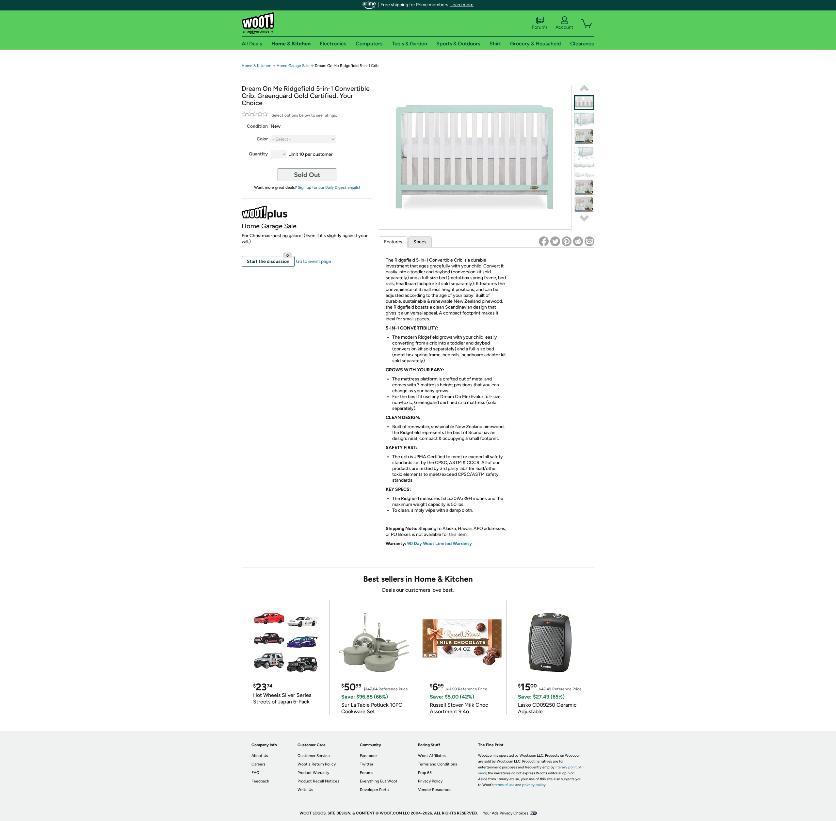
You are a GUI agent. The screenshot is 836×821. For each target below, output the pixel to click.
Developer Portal (375, 789)
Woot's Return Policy (316, 764)
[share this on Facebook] (544, 241)
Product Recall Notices (318, 781)
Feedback (260, 781)
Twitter (366, 764)
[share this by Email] (589, 241)
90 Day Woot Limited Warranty (439, 543)
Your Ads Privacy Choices (505, 813)
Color (262, 139)
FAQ (255, 772)
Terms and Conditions (437, 764)
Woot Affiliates (432, 755)
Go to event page (313, 261)
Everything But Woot (378, 781)
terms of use (504, 785)
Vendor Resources (434, 789)
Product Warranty (313, 772)
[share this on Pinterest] (566, 241)
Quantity (258, 154)
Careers (258, 764)
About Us (259, 755)
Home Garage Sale (293, 65)
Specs (419, 242)
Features (393, 242)
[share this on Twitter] (555, 241)
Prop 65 (425, 772)
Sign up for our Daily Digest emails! (329, 187)
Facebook (369, 755)
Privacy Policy (430, 781)
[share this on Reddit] (578, 241)
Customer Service (313, 755)
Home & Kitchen (256, 65)
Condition (257, 126)
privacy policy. (534, 785)
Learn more (462, 5)
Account (564, 27)
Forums (540, 27)
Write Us (305, 789)
